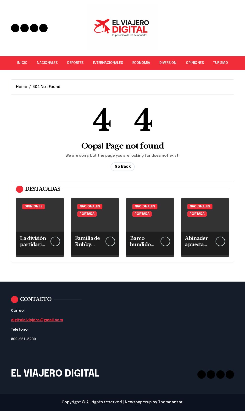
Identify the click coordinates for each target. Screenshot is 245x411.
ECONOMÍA (141, 63)
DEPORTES (75, 63)
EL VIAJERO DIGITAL (55, 374)
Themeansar (170, 402)
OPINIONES (195, 63)
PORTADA (87, 214)
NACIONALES (47, 63)
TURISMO (220, 63)
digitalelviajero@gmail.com (37, 320)
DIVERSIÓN (167, 63)
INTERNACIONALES (108, 63)
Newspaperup (138, 402)
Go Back (123, 167)
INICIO (22, 63)
